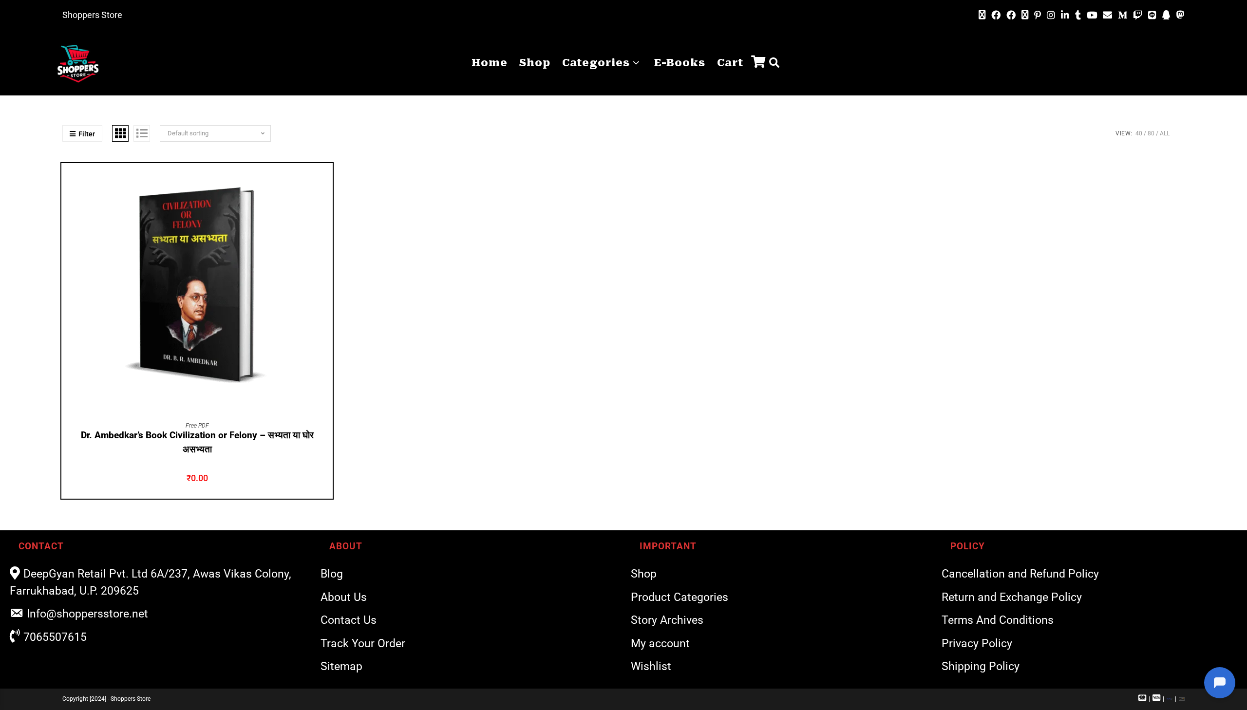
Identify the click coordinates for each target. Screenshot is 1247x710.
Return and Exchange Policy (1012, 597)
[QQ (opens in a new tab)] (1166, 15)
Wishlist (651, 666)
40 (1138, 133)
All (1165, 133)
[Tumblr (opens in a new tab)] (1078, 15)
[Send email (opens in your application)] (1107, 15)
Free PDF (197, 425)
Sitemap (341, 666)
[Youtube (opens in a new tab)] (1092, 15)
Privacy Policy (977, 643)
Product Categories (679, 597)
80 (1151, 133)
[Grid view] (120, 133)
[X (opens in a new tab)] (982, 15)
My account (660, 643)
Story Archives (667, 620)
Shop (644, 573)
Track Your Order (363, 643)
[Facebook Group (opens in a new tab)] (1011, 15)
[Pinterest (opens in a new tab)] (1037, 15)
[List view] (141, 133)
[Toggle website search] (774, 63)
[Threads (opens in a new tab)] (1025, 15)
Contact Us (349, 620)
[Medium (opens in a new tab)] (1122, 15)
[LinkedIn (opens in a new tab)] (1065, 15)
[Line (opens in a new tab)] (1152, 15)
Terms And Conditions (998, 620)
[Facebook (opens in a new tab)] (995, 15)
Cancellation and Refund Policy (1020, 573)
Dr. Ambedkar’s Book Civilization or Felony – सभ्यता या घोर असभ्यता (197, 442)
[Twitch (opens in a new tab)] (1137, 15)
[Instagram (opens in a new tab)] (1051, 15)
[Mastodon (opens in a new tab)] (1179, 15)
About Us (344, 597)
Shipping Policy (981, 666)
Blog (332, 573)
